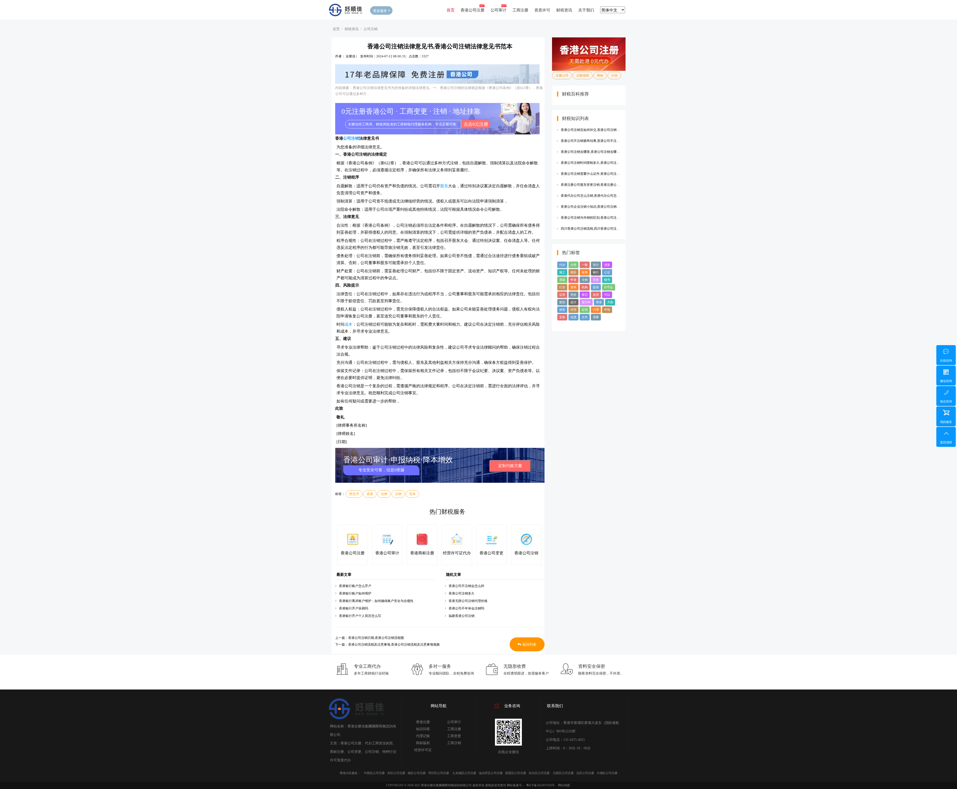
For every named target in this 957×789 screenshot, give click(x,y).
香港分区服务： (350, 773)
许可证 (608, 287)
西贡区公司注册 (515, 773)
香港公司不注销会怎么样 (466, 586)
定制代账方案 (510, 466)
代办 (562, 265)
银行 (596, 272)
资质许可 (542, 10)
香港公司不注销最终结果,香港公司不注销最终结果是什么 (591, 141)
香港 (370, 494)
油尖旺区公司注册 (491, 773)
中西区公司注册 (374, 773)
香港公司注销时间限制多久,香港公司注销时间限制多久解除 (591, 163)
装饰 (585, 272)
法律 (384, 494)
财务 (562, 309)
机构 (585, 287)
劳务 (573, 294)
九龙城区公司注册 (464, 773)
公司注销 (371, 28)
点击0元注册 (476, 124)
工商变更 (454, 736)
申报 (607, 309)
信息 (573, 317)
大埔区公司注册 (607, 773)
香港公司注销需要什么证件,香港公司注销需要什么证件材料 (591, 174)
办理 (573, 265)
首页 (451, 10)
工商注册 (520, 10)
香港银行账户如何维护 (355, 593)
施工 (562, 272)
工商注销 (454, 743)
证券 (562, 294)
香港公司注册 (472, 10)
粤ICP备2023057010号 (540, 785)
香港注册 (423, 722)
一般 (585, 265)
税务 (573, 272)
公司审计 (498, 10)
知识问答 (423, 729)
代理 (596, 309)
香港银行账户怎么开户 (355, 586)
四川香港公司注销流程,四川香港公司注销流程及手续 (591, 228)
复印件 (586, 302)
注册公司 (562, 75)
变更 (596, 280)
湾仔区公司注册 (438, 773)
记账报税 (582, 75)
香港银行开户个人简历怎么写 (360, 616)
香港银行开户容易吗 (353, 608)
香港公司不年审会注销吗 (466, 608)
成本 (348, 324)
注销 (398, 494)
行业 (562, 287)
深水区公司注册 (539, 773)
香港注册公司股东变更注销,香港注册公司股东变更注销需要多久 (591, 185)
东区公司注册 (396, 773)
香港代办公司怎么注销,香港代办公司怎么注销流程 (591, 195)
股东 (444, 186)
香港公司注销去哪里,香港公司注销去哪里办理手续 (591, 152)
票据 (562, 280)
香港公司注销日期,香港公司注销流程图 (376, 638)
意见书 (354, 494)
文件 (585, 317)
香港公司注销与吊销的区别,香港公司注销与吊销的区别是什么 (591, 217)
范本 (412, 494)
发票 (596, 294)
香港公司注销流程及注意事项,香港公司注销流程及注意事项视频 (394, 644)
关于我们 (586, 10)
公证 (607, 272)
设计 (573, 302)
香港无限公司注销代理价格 (468, 601)
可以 (607, 294)
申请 (573, 280)
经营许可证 (423, 750)
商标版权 (423, 743)
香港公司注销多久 (462, 593)
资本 (573, 287)
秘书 (607, 280)
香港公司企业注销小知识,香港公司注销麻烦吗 (591, 206)
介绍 (614, 75)
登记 (585, 294)
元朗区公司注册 (563, 773)
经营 (573, 309)
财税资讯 (564, 10)
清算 (607, 265)
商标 (600, 75)
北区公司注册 (585, 773)
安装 (562, 317)
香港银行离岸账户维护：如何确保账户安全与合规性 (376, 601)
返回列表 (529, 644)
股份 (562, 302)
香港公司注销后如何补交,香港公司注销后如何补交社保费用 (591, 130)
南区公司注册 (417, 773)
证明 (585, 309)
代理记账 (423, 736)
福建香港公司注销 (462, 616)
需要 (596, 317)
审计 (596, 265)
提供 (596, 287)
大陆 (610, 302)
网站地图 (564, 785)
